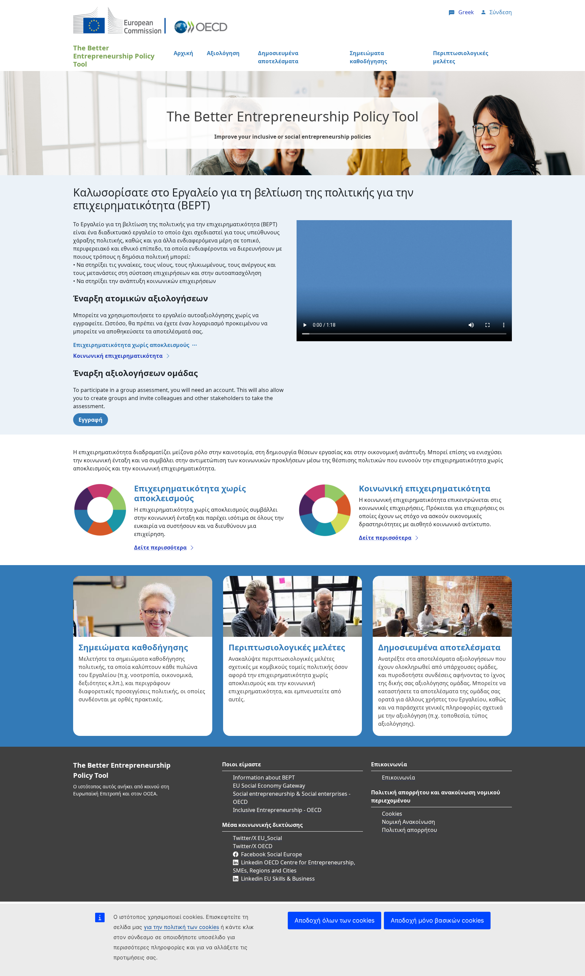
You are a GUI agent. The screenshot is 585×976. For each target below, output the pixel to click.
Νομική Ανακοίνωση (408, 822)
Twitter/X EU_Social (257, 838)
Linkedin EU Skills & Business (278, 878)
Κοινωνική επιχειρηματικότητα (117, 355)
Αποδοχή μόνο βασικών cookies (437, 920)
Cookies (392, 813)
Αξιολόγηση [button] (223, 53)
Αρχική (183, 53)
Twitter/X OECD (253, 846)
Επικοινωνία (398, 777)
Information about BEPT (264, 777)
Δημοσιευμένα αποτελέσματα (278, 57)
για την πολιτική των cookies (181, 927)
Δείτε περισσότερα (160, 547)
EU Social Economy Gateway (269, 785)
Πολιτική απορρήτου (409, 830)
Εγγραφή (91, 419)
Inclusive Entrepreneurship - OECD (277, 810)
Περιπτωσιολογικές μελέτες (460, 57)
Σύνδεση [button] (501, 12)
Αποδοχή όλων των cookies (334, 920)
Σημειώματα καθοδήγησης (368, 57)
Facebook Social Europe (271, 854)
